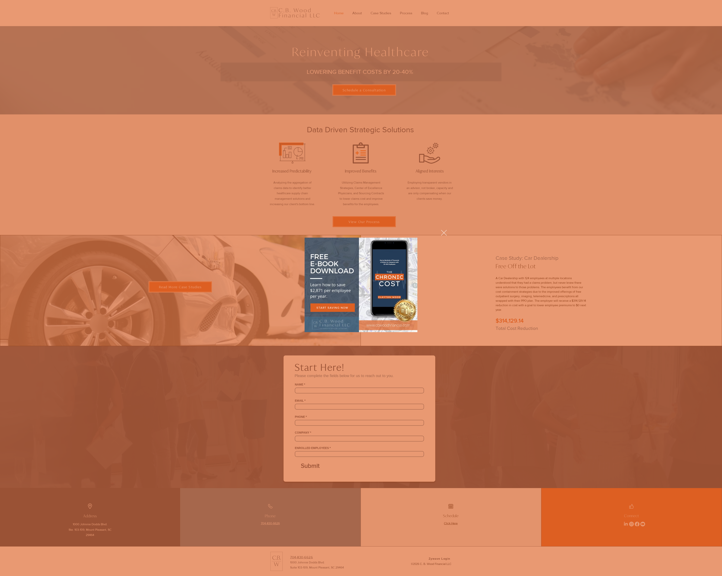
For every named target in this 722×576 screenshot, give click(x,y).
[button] (444, 233)
